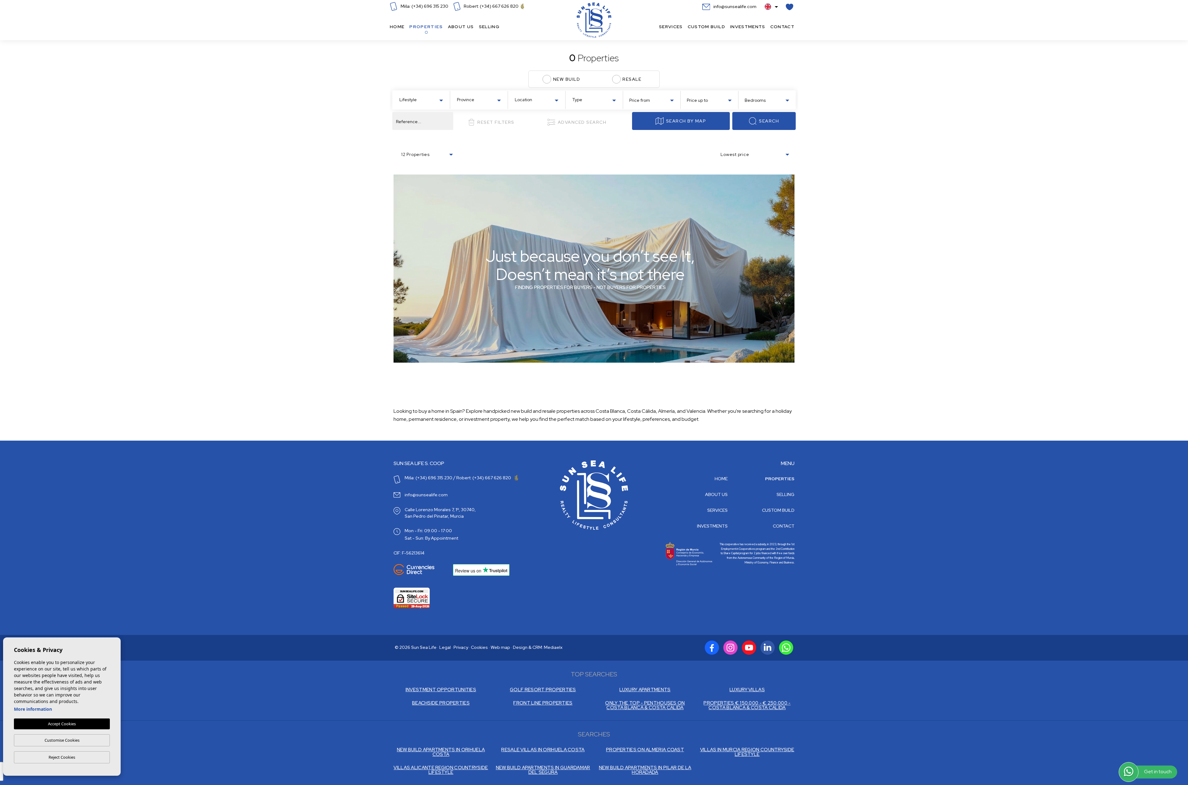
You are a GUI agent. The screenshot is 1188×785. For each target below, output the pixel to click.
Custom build (706, 26)
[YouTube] (749, 648)
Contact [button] (782, 26)
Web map (500, 647)
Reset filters (495, 122)
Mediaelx (553, 647)
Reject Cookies (62, 757)
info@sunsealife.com (734, 6)
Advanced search (582, 122)
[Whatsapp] (786, 648)
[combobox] (421, 99)
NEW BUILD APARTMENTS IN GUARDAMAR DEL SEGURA (543, 770)
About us (461, 26)
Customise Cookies (62, 740)
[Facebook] (712, 648)
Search (769, 121)
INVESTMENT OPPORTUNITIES (441, 690)
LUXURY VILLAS (747, 690)
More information (33, 709)
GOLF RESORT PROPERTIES (543, 690)
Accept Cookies (62, 724)
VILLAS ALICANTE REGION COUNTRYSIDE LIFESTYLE (441, 770)
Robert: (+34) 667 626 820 (491, 6)
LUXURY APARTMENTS (644, 690)
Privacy (461, 647)
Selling (489, 26)
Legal (445, 647)
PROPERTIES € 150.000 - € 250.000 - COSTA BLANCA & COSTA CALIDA (747, 705)
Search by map (686, 121)
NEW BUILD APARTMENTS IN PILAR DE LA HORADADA (645, 770)
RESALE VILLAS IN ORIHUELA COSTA (542, 750)
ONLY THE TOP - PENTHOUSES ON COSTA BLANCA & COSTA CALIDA (645, 705)
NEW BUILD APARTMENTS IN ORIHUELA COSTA (441, 752)
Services (671, 26)
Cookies (479, 647)
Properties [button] (426, 26)
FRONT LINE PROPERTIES (542, 703)
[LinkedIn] (767, 648)
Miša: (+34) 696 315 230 (424, 6)
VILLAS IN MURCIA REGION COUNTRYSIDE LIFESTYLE (747, 752)
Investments (747, 26)
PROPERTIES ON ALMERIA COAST (645, 750)
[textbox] (422, 99)
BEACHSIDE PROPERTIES (441, 703)
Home (397, 26)
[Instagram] (730, 648)
